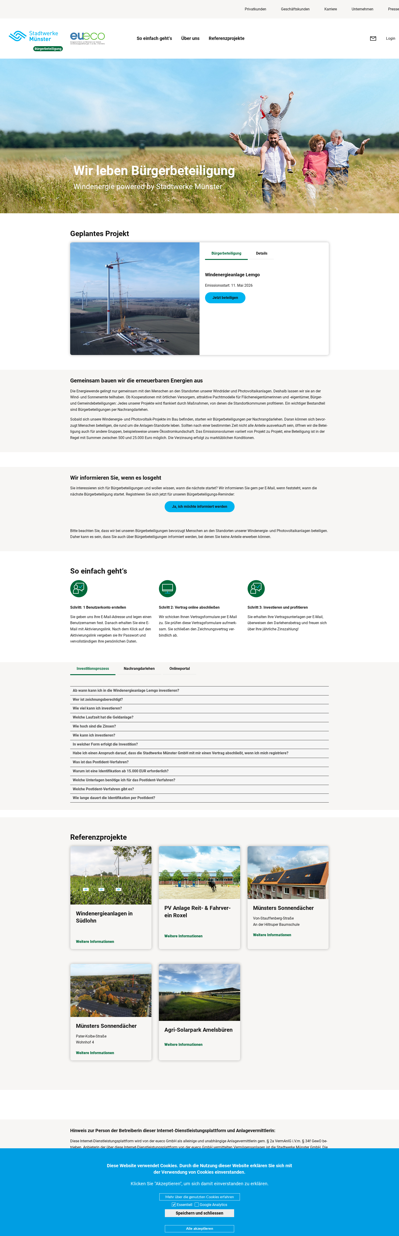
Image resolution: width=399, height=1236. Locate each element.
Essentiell (184, 1205)
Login (390, 38)
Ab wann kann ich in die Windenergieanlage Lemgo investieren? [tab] (126, 690)
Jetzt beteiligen (225, 297)
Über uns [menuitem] (190, 38)
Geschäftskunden (295, 9)
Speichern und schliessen (199, 1213)
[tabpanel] (264, 288)
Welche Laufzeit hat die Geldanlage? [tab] (103, 717)
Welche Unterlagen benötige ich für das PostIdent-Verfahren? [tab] (124, 780)
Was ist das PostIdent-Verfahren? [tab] (101, 762)
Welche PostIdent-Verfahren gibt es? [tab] (103, 789)
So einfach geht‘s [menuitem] (154, 38)
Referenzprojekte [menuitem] (227, 38)
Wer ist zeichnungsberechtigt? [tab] (98, 699)
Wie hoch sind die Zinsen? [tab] (94, 726)
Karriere (330, 9)
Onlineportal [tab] (179, 668)
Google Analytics (213, 1205)
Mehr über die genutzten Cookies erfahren (199, 1197)
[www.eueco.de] (99, 39)
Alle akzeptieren (199, 1228)
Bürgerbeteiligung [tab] (226, 253)
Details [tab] (261, 253)
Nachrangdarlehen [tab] (139, 668)
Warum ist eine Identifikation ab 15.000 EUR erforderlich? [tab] (121, 771)
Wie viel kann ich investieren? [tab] (97, 708)
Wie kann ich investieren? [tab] (94, 735)
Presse (393, 9)
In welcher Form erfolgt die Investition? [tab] (105, 744)
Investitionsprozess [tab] (93, 668)
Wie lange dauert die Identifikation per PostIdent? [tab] (114, 798)
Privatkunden (255, 9)
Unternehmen (362, 9)
